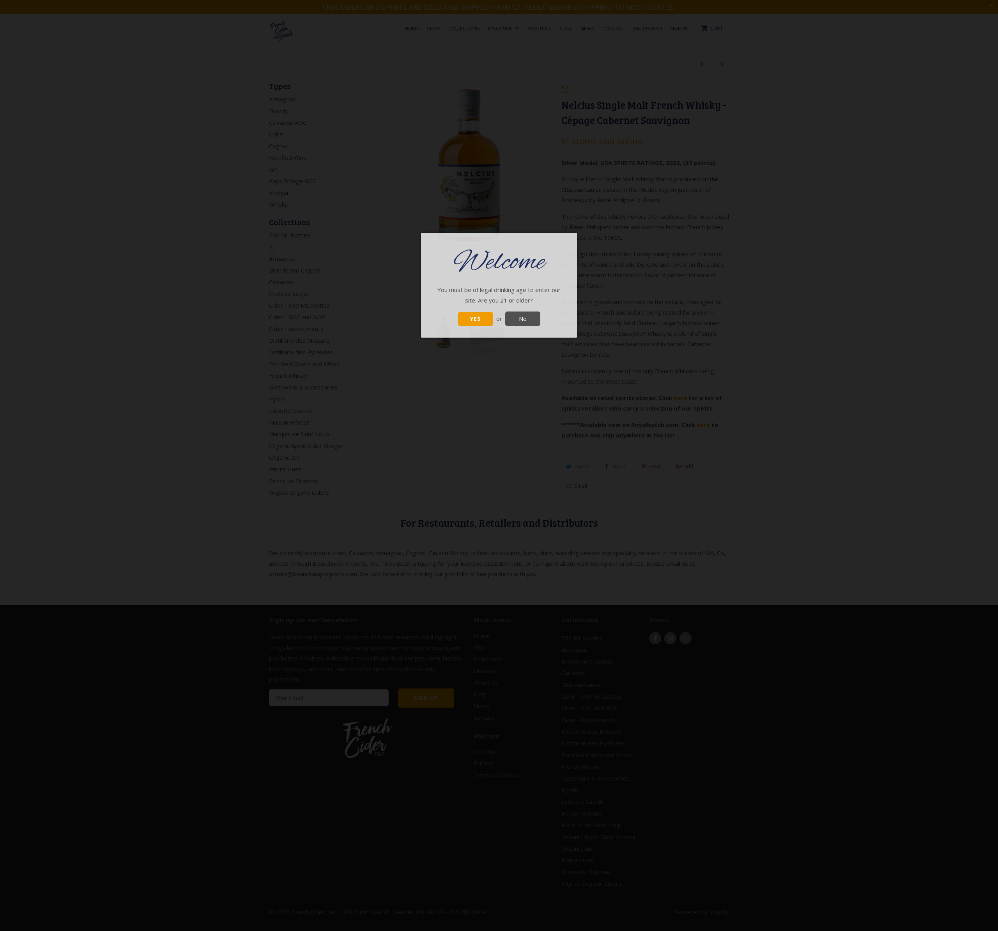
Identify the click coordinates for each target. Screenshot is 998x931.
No (523, 318)
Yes (475, 318)
